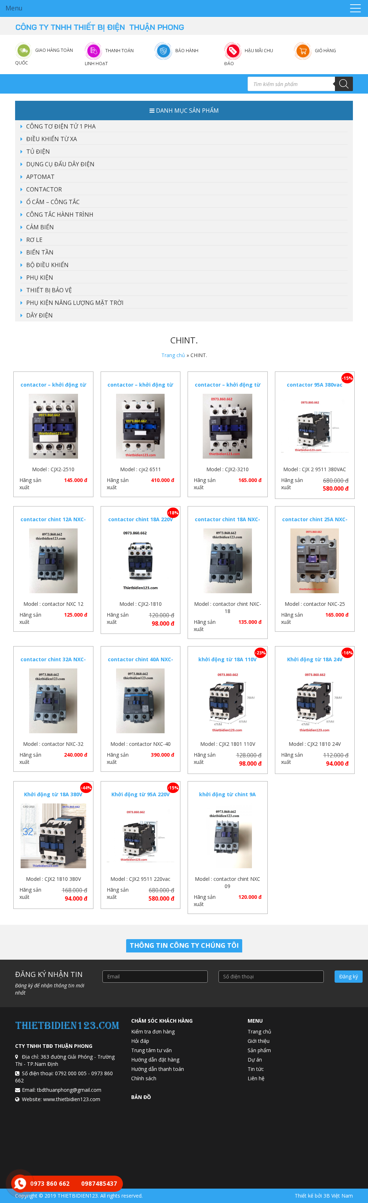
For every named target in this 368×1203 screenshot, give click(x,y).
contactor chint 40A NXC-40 (140, 663)
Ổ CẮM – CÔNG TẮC (53, 202)
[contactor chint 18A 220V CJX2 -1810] (141, 561)
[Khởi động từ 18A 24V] (315, 701)
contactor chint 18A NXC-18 (227, 523)
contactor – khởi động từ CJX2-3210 (228, 388)
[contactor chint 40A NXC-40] (141, 701)
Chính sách (143, 1078)
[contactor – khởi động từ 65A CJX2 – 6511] (141, 426)
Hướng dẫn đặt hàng (155, 1059)
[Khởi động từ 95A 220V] (141, 836)
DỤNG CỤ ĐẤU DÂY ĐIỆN (60, 164)
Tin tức (256, 1068)
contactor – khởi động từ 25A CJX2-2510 (53, 388)
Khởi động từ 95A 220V (140, 794)
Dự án (255, 1059)
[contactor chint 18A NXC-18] (228, 561)
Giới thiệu (259, 1040)
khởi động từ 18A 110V (227, 659)
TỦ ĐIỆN (38, 152)
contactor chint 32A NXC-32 (53, 663)
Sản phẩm (259, 1050)
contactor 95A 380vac (314, 384)
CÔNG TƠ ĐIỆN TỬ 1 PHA (61, 126)
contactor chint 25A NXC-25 (315, 523)
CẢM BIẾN (40, 227)
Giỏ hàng (325, 51)
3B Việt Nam (338, 1195)
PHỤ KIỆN (39, 277)
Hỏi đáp (140, 1040)
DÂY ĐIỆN (39, 315)
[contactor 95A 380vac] (315, 426)
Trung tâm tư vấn (151, 1050)
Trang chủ (173, 355)
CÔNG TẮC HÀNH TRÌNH (59, 214)
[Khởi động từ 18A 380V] (53, 836)
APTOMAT (40, 177)
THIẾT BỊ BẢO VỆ (49, 290)
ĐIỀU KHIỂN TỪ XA (51, 139)
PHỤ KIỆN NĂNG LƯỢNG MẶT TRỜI (75, 303)
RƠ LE (34, 240)
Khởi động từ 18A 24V (314, 659)
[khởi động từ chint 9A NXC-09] (228, 836)
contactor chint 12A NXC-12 (53, 523)
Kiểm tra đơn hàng (153, 1031)
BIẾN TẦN (40, 252)
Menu (14, 8)
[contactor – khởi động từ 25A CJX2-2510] (53, 426)
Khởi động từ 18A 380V (53, 794)
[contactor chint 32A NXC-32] (53, 701)
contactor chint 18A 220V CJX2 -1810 (140, 523)
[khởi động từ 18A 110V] (228, 701)
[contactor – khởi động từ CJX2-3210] (228, 426)
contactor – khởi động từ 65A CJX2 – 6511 (140, 388)
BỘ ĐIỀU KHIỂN (47, 265)
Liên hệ (256, 1078)
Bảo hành (186, 51)
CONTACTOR (44, 189)
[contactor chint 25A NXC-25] (315, 561)
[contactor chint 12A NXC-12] (53, 561)
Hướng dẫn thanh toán (157, 1068)
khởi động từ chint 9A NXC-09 (227, 798)
